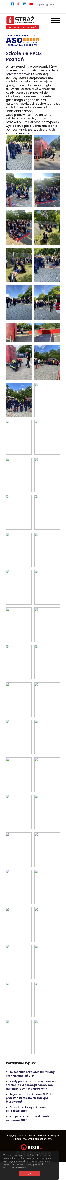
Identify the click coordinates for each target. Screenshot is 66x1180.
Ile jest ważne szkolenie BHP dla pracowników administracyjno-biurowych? (29, 1097)
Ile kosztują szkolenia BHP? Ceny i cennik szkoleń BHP (30, 1074)
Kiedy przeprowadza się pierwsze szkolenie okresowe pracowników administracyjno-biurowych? (31, 1084)
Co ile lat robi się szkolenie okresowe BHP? (26, 1109)
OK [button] (29, 1173)
